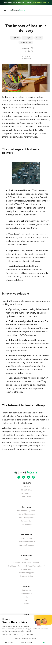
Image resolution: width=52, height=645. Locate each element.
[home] (19, 10)
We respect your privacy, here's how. (17, 634)
